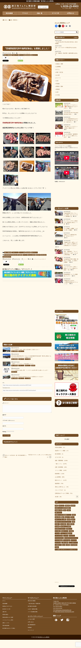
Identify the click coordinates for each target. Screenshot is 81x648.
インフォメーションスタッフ (23, 53)
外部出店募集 (60, 447)
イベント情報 (22, 55)
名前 (5, 414)
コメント (25, 259)
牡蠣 (65, 510)
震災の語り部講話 (32, 600)
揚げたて (67, 517)
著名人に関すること (61, 487)
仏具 (57, 92)
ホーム (4, 600)
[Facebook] (68, 619)
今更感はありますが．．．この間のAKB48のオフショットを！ (71, 282)
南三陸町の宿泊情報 (32, 606)
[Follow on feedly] (56, 619)
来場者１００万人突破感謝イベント (63, 514)
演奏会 (68, 510)
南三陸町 (57, 526)
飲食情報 (28, 55)
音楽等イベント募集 (61, 450)
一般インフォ (15, 55)
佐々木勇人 (57, 531)
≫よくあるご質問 (66, 8)
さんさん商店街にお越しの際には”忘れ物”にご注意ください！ (25, 349)
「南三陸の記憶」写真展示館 (34, 603)
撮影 (63, 517)
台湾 (68, 524)
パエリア (66, 535)
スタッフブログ (60, 490)
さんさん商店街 (31, 255)
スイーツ (58, 78)
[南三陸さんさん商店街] (19, 7)
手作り (72, 517)
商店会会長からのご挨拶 (8, 617)
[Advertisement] (27, 33)
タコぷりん (71, 535)
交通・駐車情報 (60, 467)
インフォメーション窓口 (8, 620)
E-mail (5, 420)
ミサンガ (57, 533)
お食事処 (58, 66)
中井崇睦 (71, 531)
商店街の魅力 (5, 614)
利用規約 (30, 627)
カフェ (58, 69)
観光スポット (34, 55)
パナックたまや (58, 535)
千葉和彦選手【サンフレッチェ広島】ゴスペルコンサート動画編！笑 (71, 215)
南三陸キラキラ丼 (6, 609)
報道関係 (33, 365)
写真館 (57, 83)
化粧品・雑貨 (59, 64)
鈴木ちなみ (61, 505)
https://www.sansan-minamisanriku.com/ (64, 611)
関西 (56, 505)
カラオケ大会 (67, 540)
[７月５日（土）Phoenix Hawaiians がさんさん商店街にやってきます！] (6, 378)
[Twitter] (62, 619)
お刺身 (67, 545)
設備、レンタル (6, 622)
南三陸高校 (59, 454)
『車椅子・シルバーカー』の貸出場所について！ (22, 363)
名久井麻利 (63, 524)
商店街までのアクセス (7, 606)
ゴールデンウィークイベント (71, 538)
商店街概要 (5, 603)
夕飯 (73, 521)
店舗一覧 (4, 611)
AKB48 (56, 547)
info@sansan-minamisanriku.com (63, 610)
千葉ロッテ (69, 528)
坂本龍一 (57, 524)
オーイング (73, 540)
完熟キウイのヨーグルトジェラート (63, 521)
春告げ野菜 (57, 517)
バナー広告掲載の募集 (32, 611)
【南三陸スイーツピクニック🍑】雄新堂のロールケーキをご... (71, 106)
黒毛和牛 (38, 255)
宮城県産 (20, 255)
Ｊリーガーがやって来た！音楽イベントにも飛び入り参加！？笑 (71, 268)
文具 (57, 80)
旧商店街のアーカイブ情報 (63, 493)
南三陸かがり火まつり (60, 528)
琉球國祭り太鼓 (58, 510)
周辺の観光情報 (6, 625)
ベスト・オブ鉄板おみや (66, 533)
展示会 (73, 519)
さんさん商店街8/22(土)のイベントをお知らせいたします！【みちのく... (71, 120)
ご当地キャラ (58, 545)
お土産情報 (59, 477)
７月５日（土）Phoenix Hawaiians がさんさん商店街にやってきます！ (27, 376)
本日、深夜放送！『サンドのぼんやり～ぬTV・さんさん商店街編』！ (71, 253)
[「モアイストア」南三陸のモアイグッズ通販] (27, 277)
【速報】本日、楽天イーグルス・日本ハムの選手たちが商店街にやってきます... (71, 244)
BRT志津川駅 (74, 545)
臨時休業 (73, 505)
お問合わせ (70, 13)
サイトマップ (31, 630)
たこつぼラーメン (73, 542)
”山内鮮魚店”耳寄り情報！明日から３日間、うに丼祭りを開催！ (71, 261)
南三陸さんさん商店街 (65, 526)
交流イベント (65, 531)
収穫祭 (72, 524)
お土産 (58, 75)
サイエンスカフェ (59, 538)
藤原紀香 (67, 505)
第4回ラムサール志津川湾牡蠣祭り (62, 508)
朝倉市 (73, 514)
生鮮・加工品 (59, 72)
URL (5, 426)
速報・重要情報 (8, 55)
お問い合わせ (31, 622)
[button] (11, 138)
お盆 (64, 545)
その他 (58, 95)
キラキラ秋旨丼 (58, 540)
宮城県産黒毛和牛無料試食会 (11, 255)
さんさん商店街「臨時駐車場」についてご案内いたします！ (71, 136)
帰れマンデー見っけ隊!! (60, 519)
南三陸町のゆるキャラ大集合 (9, 628)
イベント (25, 255)
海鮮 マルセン (58, 512)
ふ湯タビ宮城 (65, 542)
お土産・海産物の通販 (32, 609)
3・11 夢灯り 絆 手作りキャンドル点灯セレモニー (66, 549)
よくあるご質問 (31, 619)
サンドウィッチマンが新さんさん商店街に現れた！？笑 (71, 222)
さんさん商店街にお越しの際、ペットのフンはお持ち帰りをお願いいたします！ (29, 370)
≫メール (76, 8)
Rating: (5, 431)
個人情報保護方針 (31, 624)
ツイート (57, 582)
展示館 (68, 519)
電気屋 (57, 89)
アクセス (25, 13)
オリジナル (57, 542)
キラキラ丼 (55, 13)
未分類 (58, 496)
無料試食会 (43, 255)
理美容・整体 (59, 86)
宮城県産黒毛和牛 (7, 256)
